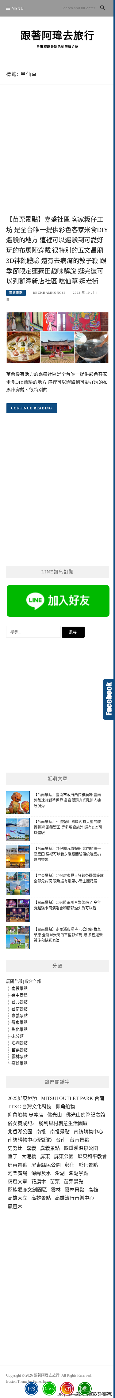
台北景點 (20, 1002)
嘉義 (31, 1148)
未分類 (18, 1036)
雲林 (56, 1189)
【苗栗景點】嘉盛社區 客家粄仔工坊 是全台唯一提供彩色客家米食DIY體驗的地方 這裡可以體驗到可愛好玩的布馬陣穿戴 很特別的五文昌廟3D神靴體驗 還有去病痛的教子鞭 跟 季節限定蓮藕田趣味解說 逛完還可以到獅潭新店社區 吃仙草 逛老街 (57, 250)
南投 (41, 1131)
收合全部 (33, 981)
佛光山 (54, 1114)
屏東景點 (20, 1022)
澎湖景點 (20, 1043)
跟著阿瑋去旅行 (58, 35)
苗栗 (55, 1181)
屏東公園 (64, 1156)
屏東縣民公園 (46, 1165)
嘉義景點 (20, 1015)
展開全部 (14, 981)
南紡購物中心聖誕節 (30, 1140)
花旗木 (38, 1181)
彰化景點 (20, 1029)
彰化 (70, 1165)
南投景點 (20, 988)
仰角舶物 (65, 1106)
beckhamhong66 (49, 292)
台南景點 (20, 1009)
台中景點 (20, 995)
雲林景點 (20, 1056)
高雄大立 (17, 1198)
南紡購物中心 (88, 1131)
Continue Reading (31, 408)
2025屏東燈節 (22, 1098)
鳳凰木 (15, 1206)
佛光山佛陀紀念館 (85, 1114)
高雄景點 (20, 1063)
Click (109, 699)
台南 (61, 1140)
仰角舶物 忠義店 (25, 1114)
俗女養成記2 (21, 1123)
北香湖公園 (20, 1131)
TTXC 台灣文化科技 (30, 1106)
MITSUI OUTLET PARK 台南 (72, 1098)
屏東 (45, 1156)
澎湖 (60, 1173)
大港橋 (28, 1156)
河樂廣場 (17, 1173)
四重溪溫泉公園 (81, 1148)
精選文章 (17, 1181)
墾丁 (12, 1156)
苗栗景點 (16, 292)
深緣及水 (41, 1173)
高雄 (93, 1189)
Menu (18, 8)
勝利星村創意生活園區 (63, 1123)
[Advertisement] (57, 156)
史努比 (15, 1148)
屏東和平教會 (92, 1156)
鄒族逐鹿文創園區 (27, 1189)
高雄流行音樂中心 (74, 1198)
